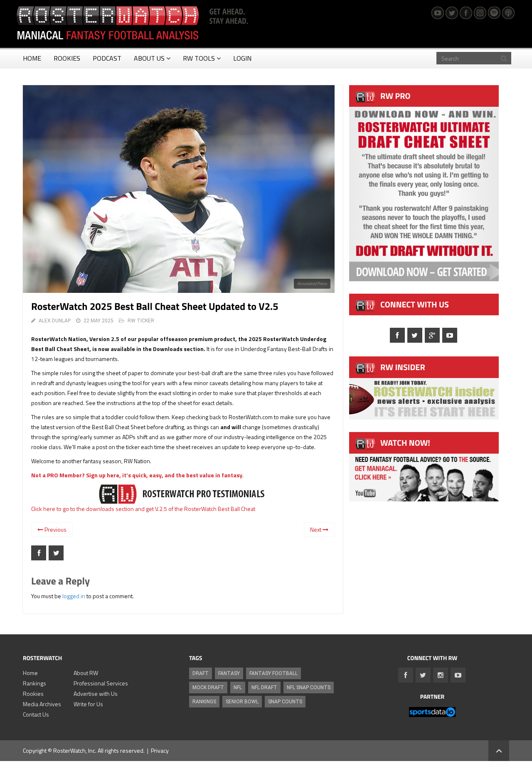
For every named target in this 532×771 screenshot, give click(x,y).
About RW (86, 672)
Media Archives (42, 704)
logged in (73, 596)
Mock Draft (208, 687)
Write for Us (88, 704)
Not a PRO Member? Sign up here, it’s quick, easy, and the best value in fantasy (136, 475)
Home (30, 672)
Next (316, 529)
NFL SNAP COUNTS (308, 687)
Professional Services (101, 683)
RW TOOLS (199, 58)
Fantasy (229, 673)
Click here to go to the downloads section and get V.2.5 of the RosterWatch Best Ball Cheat (143, 508)
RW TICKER (141, 321)
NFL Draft (264, 687)
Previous (54, 529)
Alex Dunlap (55, 321)
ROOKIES (67, 58)
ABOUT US (149, 58)
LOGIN (242, 58)
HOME (32, 58)
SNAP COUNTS (285, 702)
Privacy (160, 750)
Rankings (34, 683)
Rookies (33, 693)
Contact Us (36, 714)
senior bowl (242, 702)
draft (200, 673)
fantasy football (273, 673)
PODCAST (107, 58)
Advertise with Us (96, 693)
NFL (238, 687)
